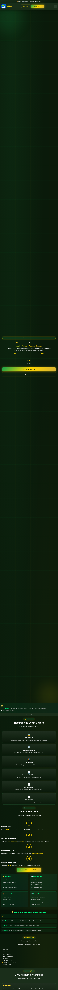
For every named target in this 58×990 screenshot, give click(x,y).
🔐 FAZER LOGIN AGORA (28, 869)
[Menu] (55, 6)
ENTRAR (25, 6)
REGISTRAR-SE (37, 6)
